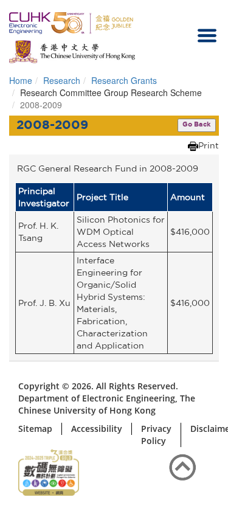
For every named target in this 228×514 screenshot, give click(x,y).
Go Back (196, 125)
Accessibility (96, 428)
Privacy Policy (156, 434)
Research (61, 80)
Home (20, 80)
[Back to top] (182, 468)
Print (208, 145)
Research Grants (124, 80)
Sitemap (35, 428)
